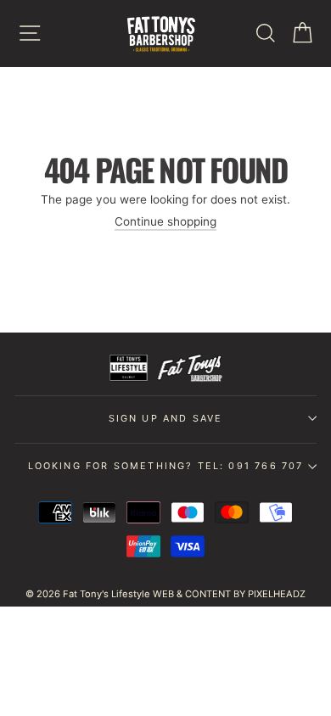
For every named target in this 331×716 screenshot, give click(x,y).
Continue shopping (165, 221)
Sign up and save (166, 418)
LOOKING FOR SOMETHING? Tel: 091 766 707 (166, 466)
